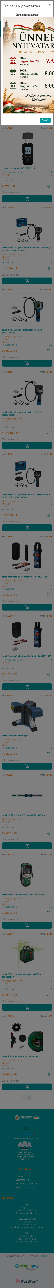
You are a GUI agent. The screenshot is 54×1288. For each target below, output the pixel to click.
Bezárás (45, 120)
